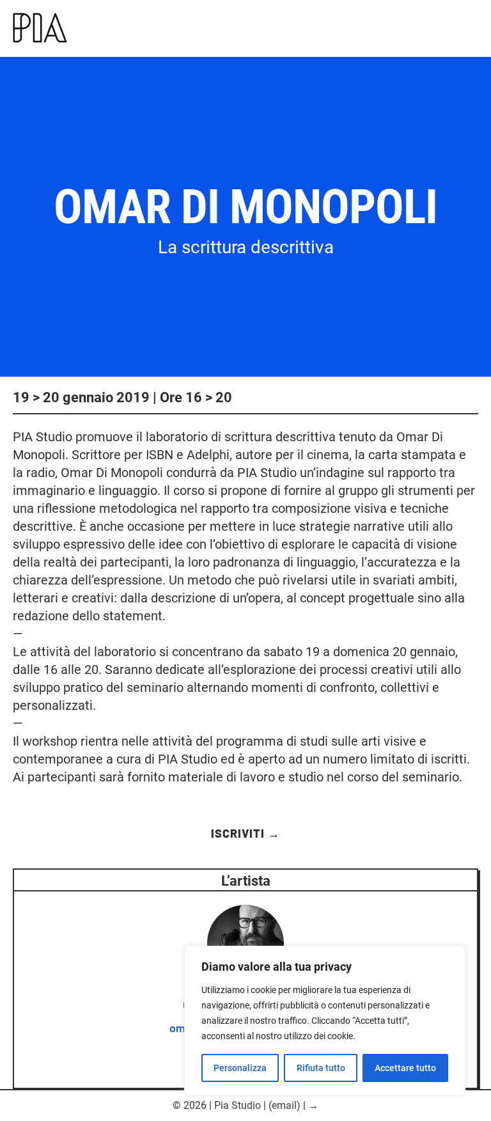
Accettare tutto (405, 1068)
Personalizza (240, 1068)
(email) (284, 1105)
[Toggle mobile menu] (477, 30)
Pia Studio (237, 1105)
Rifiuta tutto (321, 1068)
